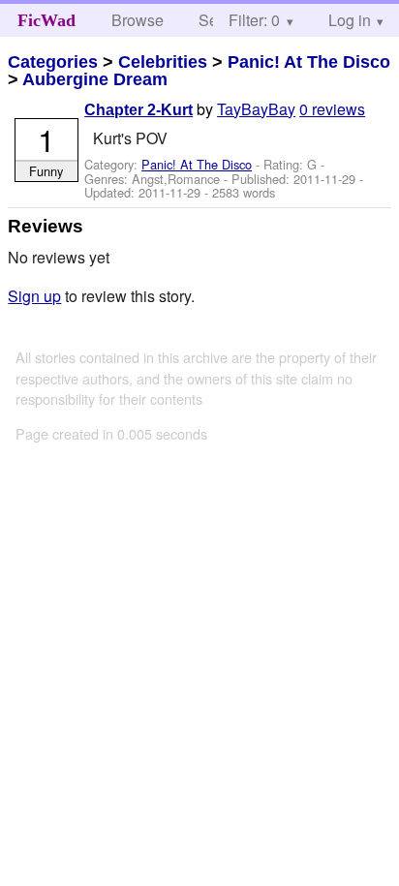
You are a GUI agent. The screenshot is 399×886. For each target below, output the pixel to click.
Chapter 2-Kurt (138, 110)
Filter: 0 (254, 20)
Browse (137, 20)
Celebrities (162, 62)
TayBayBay (256, 109)
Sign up (34, 296)
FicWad (46, 20)
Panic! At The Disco (309, 62)
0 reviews (332, 109)
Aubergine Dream (95, 79)
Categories (53, 62)
